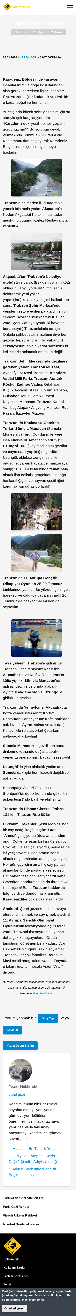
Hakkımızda (11, 1259)
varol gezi (28, 57)
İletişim (8, 1284)
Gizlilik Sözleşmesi (16, 1276)
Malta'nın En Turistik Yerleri (34, 1149)
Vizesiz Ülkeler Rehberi (20, 1215)
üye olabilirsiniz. (43, 993)
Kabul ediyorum (14, 1308)
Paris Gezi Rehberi (16, 1206)
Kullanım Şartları (15, 1267)
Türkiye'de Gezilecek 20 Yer (23, 1198)
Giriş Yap (48, 1018)
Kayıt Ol (12, 1030)
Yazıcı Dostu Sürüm (20, 1045)
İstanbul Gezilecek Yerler (21, 1224)
